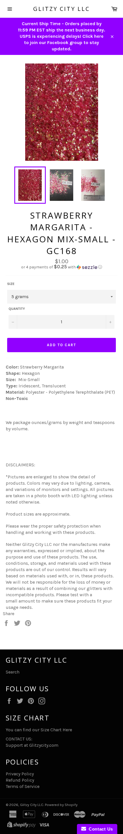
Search (12, 672)
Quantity (17, 309)
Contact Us (99, 829)
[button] (61, 267)
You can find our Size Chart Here (39, 729)
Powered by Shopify (61, 805)
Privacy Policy (20, 773)
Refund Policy (20, 780)
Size (11, 284)
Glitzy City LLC (61, 9)
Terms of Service (22, 786)
